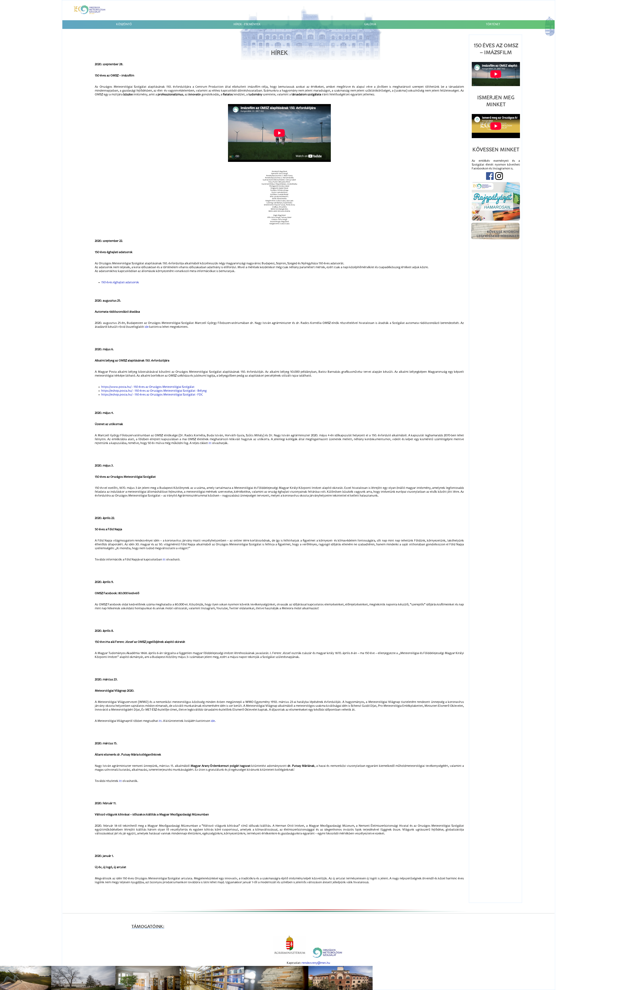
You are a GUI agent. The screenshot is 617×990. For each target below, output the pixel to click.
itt (210, 443)
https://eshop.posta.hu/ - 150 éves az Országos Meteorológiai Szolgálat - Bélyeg (154, 391)
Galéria (370, 24)
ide (147, 327)
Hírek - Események (247, 24)
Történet (493, 24)
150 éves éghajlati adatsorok (120, 282)
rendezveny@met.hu (316, 963)
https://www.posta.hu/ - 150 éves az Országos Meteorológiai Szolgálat (147, 387)
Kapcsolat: (308, 963)
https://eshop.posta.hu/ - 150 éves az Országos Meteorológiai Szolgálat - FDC (152, 394)
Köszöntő (124, 24)
